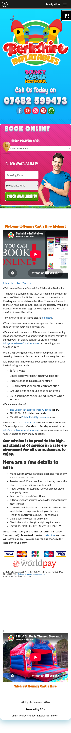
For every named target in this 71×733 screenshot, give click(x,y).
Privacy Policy (27, 715)
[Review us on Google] (28, 110)
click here (46, 317)
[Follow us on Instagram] (35, 110)
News (54, 715)
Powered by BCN (36, 709)
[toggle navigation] (64, 4)
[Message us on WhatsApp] (51, 110)
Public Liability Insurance (35, 416)
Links (15, 715)
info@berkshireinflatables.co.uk (21, 343)
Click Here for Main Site (18, 283)
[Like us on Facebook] (20, 110)
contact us (30, 422)
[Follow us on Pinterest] (43, 110)
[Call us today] (35, 101)
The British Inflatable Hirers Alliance (30, 409)
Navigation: (53, 4)
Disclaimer (43, 715)
